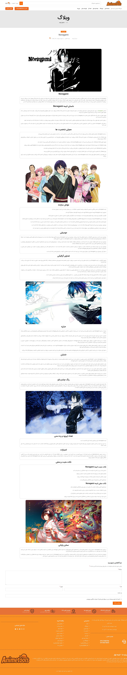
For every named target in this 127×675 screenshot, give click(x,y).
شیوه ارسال (60, 629)
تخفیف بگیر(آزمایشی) (57, 643)
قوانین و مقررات (59, 631)
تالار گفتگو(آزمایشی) (84, 645)
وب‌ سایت (120, 593)
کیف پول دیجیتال (58, 638)
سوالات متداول (59, 636)
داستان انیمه (61, 22)
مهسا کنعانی (67, 38)
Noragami (100, 111)
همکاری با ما (59, 645)
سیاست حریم (59, 633)
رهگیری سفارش (9, 8)
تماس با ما (86, 631)
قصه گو (86, 636)
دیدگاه (120, 569)
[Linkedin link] (18, 629)
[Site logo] (114, 3)
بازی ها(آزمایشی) (84, 643)
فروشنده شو (60, 641)
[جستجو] (21, 3)
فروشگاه (86, 626)
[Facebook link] (24, 629)
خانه (67, 22)
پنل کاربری (86, 629)
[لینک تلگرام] (15, 629)
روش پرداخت (59, 626)
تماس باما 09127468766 (21, 8)
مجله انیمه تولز (85, 638)
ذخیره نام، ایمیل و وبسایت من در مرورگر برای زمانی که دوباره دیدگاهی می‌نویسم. (103, 599)
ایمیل (61, 587)
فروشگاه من (85, 641)
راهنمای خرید (59, 624)
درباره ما (86, 633)
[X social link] (22, 629)
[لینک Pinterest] (20, 629)
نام (121, 587)
